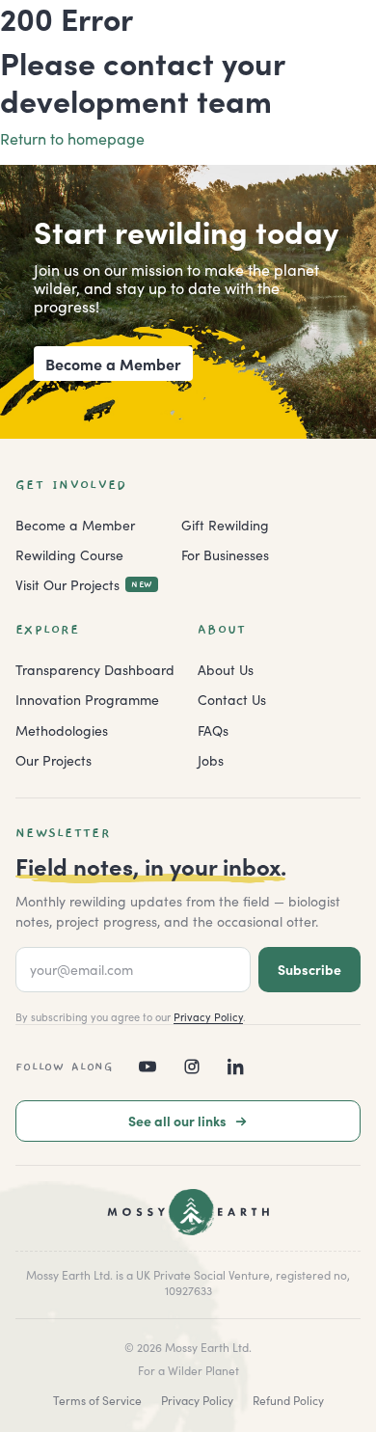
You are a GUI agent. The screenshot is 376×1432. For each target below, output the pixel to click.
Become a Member (113, 363)
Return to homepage (72, 138)
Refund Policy (288, 1399)
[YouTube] (147, 1066)
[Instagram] (192, 1066)
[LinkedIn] (236, 1066)
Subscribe (309, 969)
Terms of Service (97, 1399)
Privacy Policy (208, 1016)
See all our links (177, 1120)
